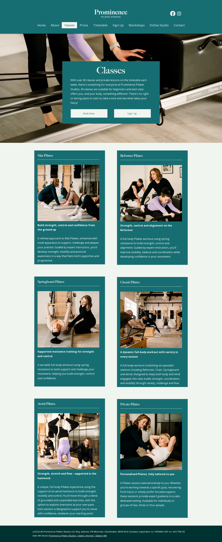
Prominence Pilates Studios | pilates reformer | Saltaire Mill (78, 535)
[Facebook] (172, 13)
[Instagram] (179, 13)
